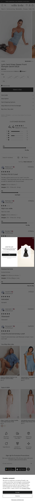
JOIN (9, 254)
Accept (17, 492)
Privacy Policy (26, 488)
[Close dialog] (33, 238)
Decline (17, 496)
